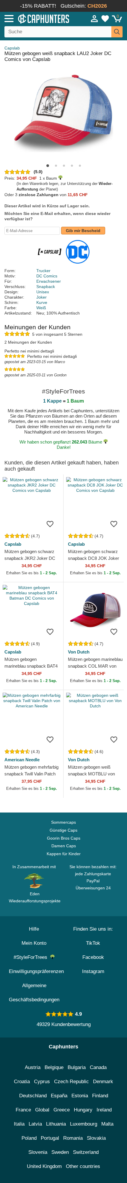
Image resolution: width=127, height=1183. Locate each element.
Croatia (22, 1081)
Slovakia (96, 1138)
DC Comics (46, 276)
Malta (107, 1124)
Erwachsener (48, 281)
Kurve (41, 302)
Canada (98, 1067)
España (59, 1095)
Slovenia (37, 1152)
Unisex (42, 291)
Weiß (41, 307)
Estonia (79, 1095)
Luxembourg (83, 1124)
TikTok (93, 943)
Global (42, 1110)
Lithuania (56, 1124)
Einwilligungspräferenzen (36, 971)
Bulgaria (77, 1067)
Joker (41, 297)
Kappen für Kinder (64, 853)
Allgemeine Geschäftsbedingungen (34, 992)
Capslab (12, 48)
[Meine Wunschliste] (105, 18)
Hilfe (34, 929)
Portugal (50, 1138)
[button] (47, 165)
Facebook (93, 957)
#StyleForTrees (32, 957)
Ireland (104, 1110)
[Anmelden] (94, 18)
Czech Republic (71, 1081)
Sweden (60, 1152)
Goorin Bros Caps (63, 838)
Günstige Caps (63, 830)
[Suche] (117, 31)
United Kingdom (44, 1166)
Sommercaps (63, 822)
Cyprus (42, 1081)
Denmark (103, 1081)
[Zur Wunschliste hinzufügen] (50, 523)
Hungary (83, 1110)
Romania (73, 1138)
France (23, 1110)
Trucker (43, 270)
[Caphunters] (37, 18)
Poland (29, 1138)
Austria (32, 1067)
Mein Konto (34, 943)
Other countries (83, 1166)
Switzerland (86, 1152)
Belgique (54, 1067)
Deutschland (33, 1095)
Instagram (93, 971)
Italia (19, 1124)
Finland (100, 1095)
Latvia (35, 1124)
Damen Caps (63, 845)
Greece (61, 1110)
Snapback (45, 286)
